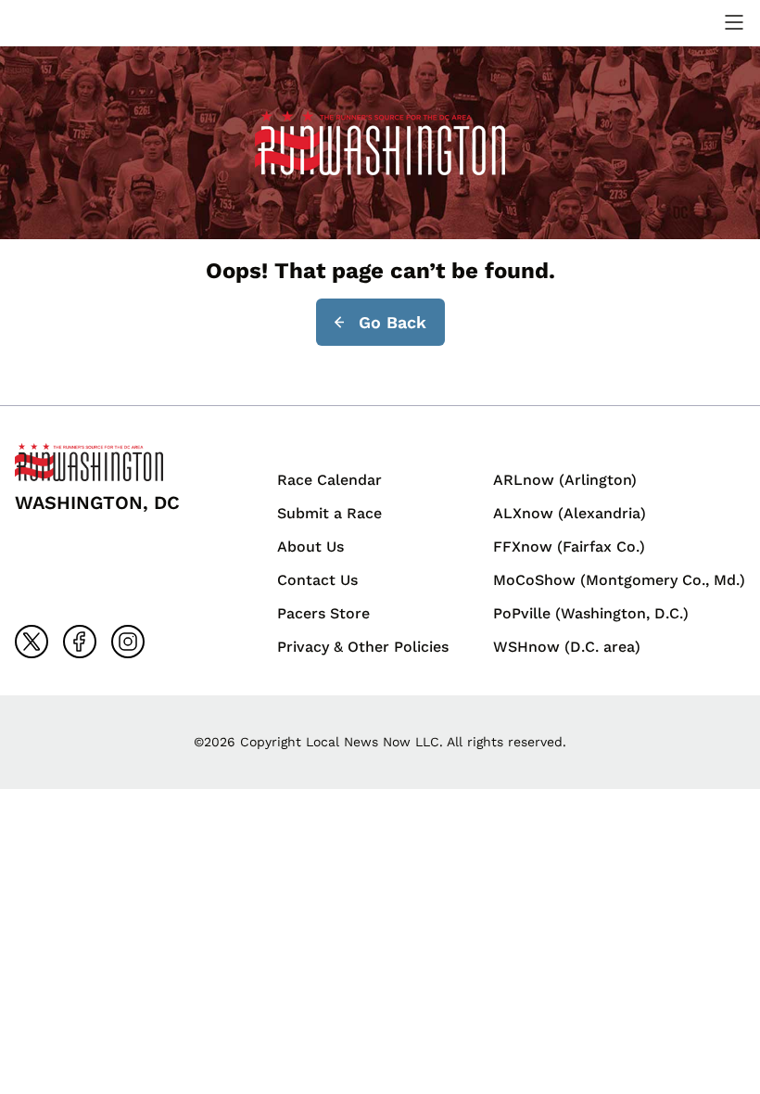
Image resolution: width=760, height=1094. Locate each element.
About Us (310, 546)
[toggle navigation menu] (734, 22)
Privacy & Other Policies (363, 646)
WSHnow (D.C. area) (566, 646)
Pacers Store (323, 613)
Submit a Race (329, 513)
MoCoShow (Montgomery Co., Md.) (619, 580)
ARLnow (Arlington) (565, 480)
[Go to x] (31, 641)
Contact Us (317, 580)
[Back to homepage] (59, 22)
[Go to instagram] (128, 641)
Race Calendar (329, 480)
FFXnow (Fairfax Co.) (569, 546)
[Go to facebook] (79, 641)
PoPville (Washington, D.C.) (591, 613)
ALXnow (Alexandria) (569, 513)
